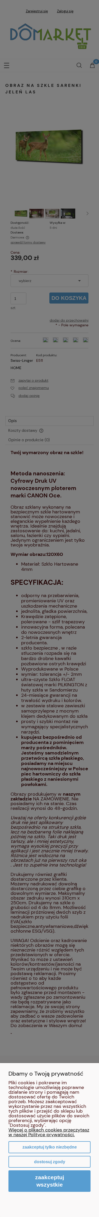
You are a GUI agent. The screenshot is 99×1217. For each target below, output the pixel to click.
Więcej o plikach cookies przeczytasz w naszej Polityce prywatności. (48, 1132)
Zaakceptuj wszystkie (49, 1181)
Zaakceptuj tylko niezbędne (49, 1147)
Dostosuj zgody (49, 1162)
